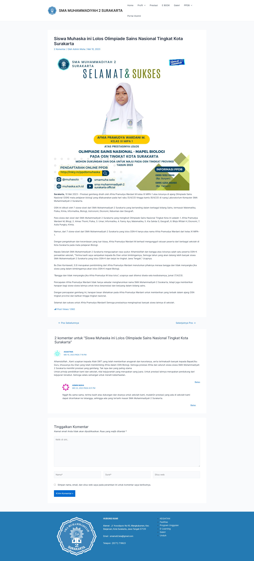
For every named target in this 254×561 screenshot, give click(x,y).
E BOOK (166, 5)
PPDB (187, 5)
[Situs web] (176, 475)
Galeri (177, 5)
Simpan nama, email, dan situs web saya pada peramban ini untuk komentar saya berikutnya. (104, 484)
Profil (140, 5)
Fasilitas (164, 522)
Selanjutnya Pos (186, 323)
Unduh (163, 535)
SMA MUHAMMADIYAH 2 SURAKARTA (91, 10)
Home (130, 5)
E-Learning (165, 528)
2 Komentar (59, 49)
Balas (197, 382)
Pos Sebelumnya (68, 323)
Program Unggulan (169, 525)
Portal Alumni (134, 16)
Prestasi (154, 5)
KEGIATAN (165, 518)
